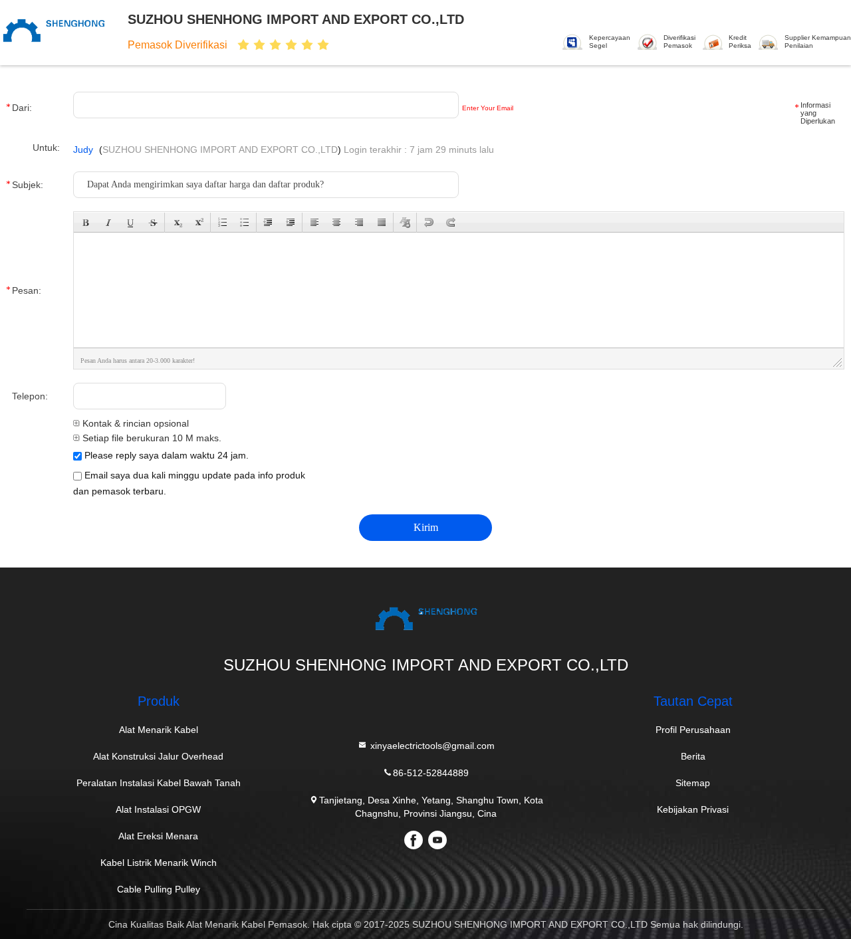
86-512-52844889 (431, 773)
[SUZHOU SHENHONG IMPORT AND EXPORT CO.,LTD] (58, 31)
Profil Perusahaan (693, 729)
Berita (693, 756)
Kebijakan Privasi (693, 809)
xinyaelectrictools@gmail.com (431, 745)
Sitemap (692, 783)
